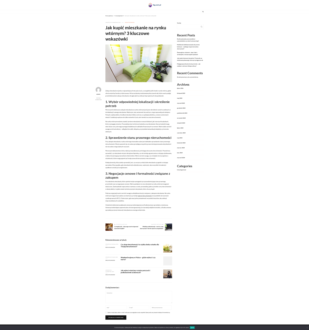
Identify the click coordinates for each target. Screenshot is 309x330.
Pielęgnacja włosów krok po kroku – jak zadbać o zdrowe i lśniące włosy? (188, 65)
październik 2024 (182, 113)
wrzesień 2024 (181, 118)
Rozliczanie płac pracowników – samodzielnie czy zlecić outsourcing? (188, 40)
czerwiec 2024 (181, 133)
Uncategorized (129, 22)
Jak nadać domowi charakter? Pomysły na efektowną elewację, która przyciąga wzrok (190, 59)
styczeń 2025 (181, 103)
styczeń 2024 (181, 157)
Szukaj (179, 23)
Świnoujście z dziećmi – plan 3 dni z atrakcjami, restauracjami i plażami (187, 53)
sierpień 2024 (181, 123)
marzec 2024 (181, 147)
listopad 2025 (181, 93)
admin (98, 94)
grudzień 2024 (181, 108)
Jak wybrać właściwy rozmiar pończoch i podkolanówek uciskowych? (135, 271)
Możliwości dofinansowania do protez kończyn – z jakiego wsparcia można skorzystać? (188, 47)
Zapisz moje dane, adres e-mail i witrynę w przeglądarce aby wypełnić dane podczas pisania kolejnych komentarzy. (138, 312)
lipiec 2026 (180, 88)
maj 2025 (179, 98)
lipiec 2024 (180, 128)
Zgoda (192, 327)
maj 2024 (179, 138)
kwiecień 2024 (181, 143)
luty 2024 (180, 152)
